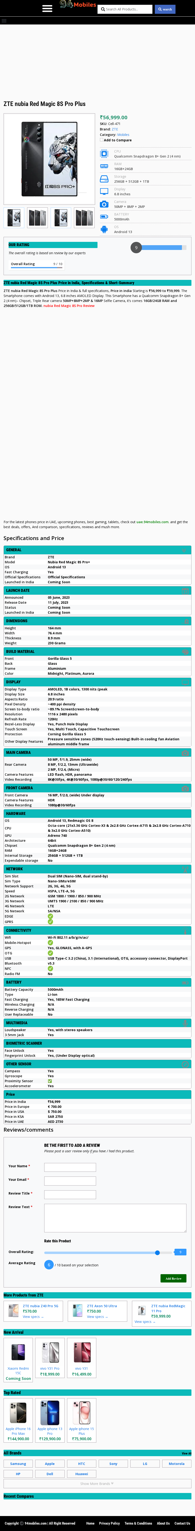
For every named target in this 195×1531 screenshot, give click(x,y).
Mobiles (123, 134)
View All (186, 1453)
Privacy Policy (109, 1523)
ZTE (40, 1295)
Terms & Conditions (138, 1523)
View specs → (33, 1316)
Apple (50, 1463)
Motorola (177, 1463)
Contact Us (182, 1523)
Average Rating (22, 1263)
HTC (81, 1463)
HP (18, 1474)
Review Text (21, 1207)
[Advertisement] (97, 64)
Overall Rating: (21, 1251)
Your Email (19, 1179)
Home (90, 1523)
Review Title (21, 1193)
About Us (163, 1523)
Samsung (18, 1463)
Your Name (19, 1166)
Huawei (81, 1474)
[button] (47, 8)
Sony (113, 1463)
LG (145, 1463)
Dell (50, 1474)
